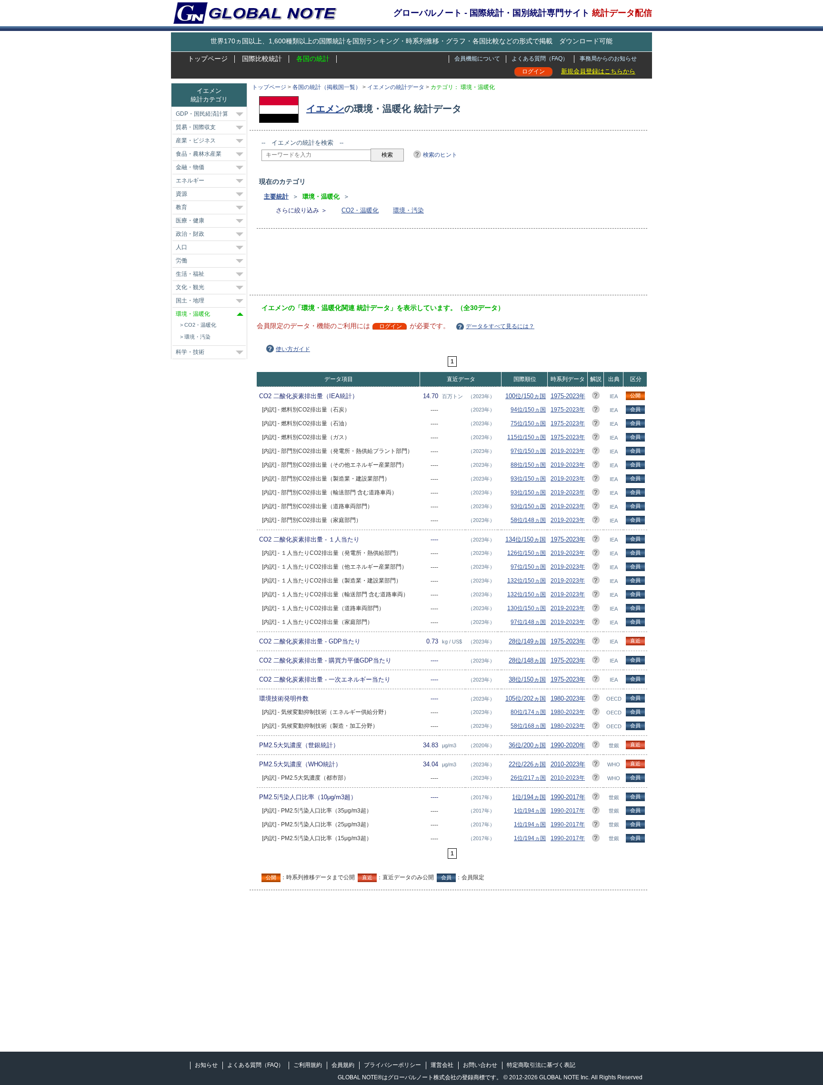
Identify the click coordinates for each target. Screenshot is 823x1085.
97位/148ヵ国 (528, 622)
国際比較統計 (262, 58)
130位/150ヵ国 (526, 608)
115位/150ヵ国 (526, 437)
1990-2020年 (568, 745)
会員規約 (342, 1065)
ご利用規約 (307, 1065)
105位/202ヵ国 (525, 698)
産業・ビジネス (196, 140)
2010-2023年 (568, 764)
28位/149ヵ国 (527, 641)
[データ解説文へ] (596, 397)
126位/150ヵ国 (526, 553)
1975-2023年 (568, 396)
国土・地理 (190, 300)
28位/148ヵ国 (527, 660)
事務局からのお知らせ (608, 58)
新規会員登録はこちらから (598, 71)
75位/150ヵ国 (528, 423)
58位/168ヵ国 (528, 726)
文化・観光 (190, 287)
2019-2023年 (568, 451)
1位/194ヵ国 (529, 797)
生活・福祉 (190, 274)
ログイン (533, 71)
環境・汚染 (408, 210)
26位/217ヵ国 (528, 777)
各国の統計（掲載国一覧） (326, 87)
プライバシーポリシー (392, 1065)
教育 (181, 207)
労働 (181, 260)
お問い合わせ (480, 1065)
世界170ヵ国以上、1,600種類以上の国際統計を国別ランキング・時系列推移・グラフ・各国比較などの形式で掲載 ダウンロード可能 (411, 41)
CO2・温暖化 (360, 210)
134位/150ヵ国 (525, 539)
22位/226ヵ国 (527, 764)
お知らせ (206, 1065)
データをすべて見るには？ (500, 326)
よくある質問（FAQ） (540, 58)
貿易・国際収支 (196, 127)
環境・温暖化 (193, 314)
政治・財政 (190, 234)
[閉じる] (240, 314)
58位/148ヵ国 (528, 520)
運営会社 (442, 1065)
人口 (181, 247)
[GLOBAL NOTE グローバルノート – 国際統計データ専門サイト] (256, 22)
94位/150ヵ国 (528, 409)
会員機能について (477, 58)
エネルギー (190, 180)
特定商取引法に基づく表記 (541, 1065)
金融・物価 (190, 167)
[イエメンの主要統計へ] (281, 108)
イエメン (325, 108)
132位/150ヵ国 (526, 580)
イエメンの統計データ (395, 87)
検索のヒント (440, 154)
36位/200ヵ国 (527, 745)
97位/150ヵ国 (528, 451)
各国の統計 (313, 58)
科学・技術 (190, 352)
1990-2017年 (568, 797)
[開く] (239, 114)
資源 (181, 194)
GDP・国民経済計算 (202, 114)
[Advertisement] (434, 264)
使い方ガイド (293, 349)
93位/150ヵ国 (528, 478)
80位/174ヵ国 (528, 712)
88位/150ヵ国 (528, 465)
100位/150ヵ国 (525, 396)
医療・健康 (190, 220)
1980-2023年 (568, 698)
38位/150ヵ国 (527, 679)
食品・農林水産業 (198, 154)
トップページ (208, 58)
